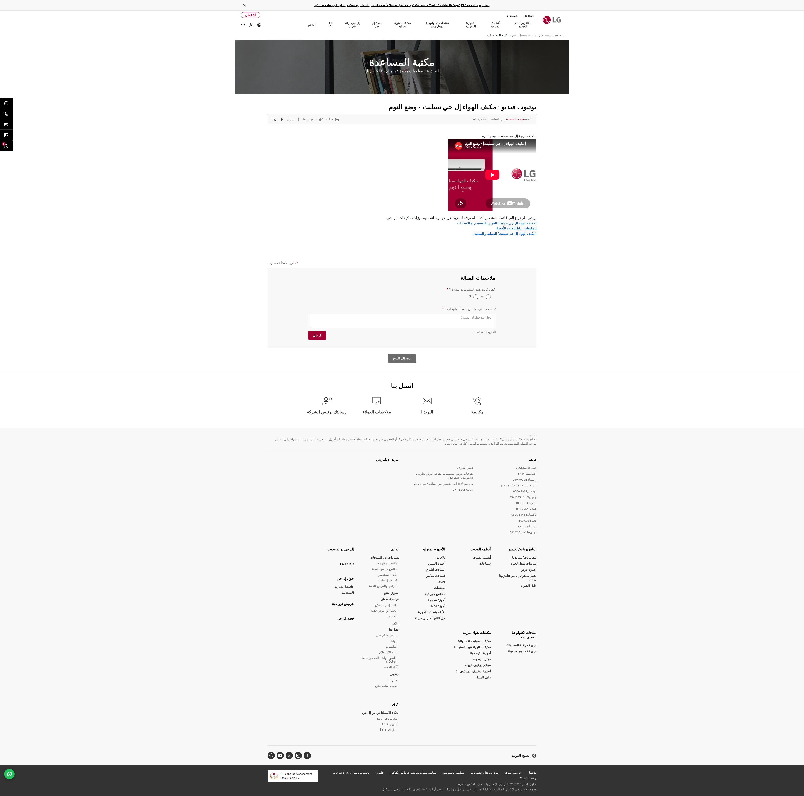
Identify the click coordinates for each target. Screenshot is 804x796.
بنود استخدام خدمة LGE (484, 772)
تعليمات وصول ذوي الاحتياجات (351, 772)
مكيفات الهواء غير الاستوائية (472, 647)
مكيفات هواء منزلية (477, 633)
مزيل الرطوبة (482, 659)
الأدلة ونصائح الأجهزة (431, 612)
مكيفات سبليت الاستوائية (474, 641)
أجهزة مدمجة (436, 600)
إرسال (317, 335)
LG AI (395, 704)
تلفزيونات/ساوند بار (523, 557)
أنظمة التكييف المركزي (475, 671)
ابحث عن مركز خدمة (383, 611)
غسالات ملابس (435, 576)
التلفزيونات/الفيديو (522, 549)
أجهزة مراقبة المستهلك (521, 645)
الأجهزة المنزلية (433, 549)
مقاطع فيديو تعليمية (384, 569)
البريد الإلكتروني (387, 459)
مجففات (439, 588)
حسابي (394, 674)
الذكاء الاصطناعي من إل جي (380, 713)
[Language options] (259, 24)
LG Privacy (530, 778)
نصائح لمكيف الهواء (478, 665)
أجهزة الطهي (436, 563)
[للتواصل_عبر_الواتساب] (9, 774)
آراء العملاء (390, 667)
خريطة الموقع (513, 772)
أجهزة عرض (528, 570)
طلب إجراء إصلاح (386, 605)
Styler (441, 582)
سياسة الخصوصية (453, 772)
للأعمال (250, 15)
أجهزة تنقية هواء (480, 653)
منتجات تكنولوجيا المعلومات (524, 635)
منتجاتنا (392, 680)
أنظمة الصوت (480, 549)
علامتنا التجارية (344, 587)
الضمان (392, 616)
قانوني (379, 772)
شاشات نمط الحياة (523, 563)
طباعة (329, 119)
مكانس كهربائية (435, 594)
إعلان (396, 623)
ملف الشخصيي (387, 575)
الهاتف (393, 641)
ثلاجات (441, 557)
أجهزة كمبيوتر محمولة (522, 651)
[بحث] (243, 24)
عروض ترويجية (343, 604)
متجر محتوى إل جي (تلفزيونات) (517, 578)
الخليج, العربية (521, 756)
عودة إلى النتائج (402, 358)
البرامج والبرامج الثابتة (382, 586)
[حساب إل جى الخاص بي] (251, 24)
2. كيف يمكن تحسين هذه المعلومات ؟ (469, 309)
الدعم (395, 549)
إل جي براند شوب (340, 549)
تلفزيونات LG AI (387, 718)
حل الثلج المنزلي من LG (429, 618)
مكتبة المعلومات (386, 563)
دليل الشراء (528, 586)
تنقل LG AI (390, 730)
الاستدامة (347, 593)
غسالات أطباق (435, 570)
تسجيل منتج (391, 593)
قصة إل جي (345, 618)
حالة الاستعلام (388, 652)
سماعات (485, 563)
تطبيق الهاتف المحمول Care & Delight (379, 659)
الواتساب (391, 647)
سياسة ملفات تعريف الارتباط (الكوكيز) (413, 772)
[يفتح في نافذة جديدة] (307, 755)
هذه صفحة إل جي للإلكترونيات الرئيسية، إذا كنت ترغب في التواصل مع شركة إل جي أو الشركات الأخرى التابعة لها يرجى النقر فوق (459, 789)
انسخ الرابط (310, 119)
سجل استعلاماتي (386, 686)
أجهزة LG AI (437, 606)
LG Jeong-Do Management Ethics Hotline (296, 776)
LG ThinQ (347, 564)
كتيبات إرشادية (387, 580)
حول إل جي (345, 578)
